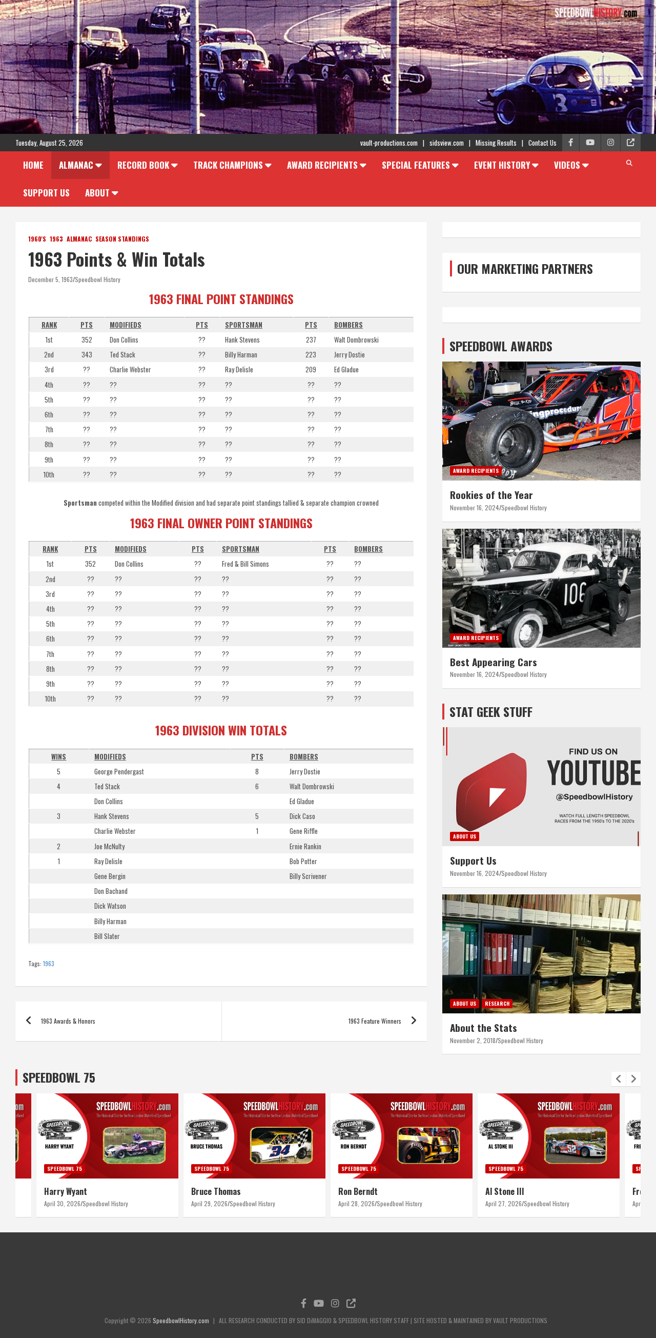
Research (497, 1003)
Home (33, 164)
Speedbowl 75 (64, 1168)
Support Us (46, 192)
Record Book (143, 164)
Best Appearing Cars (493, 661)
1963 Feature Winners (374, 1020)
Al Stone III (504, 1191)
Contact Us (542, 142)
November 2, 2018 (473, 1040)
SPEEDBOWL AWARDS (500, 345)
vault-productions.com (389, 142)
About (97, 192)
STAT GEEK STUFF (490, 711)
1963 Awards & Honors (68, 1020)
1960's (37, 239)
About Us (464, 836)
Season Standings (122, 239)
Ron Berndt (358, 1191)
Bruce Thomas (216, 1191)
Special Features (416, 164)
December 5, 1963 (50, 279)
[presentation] (618, 1079)
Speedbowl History (97, 279)
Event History (502, 164)
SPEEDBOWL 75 (59, 1077)
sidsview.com (446, 142)
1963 (56, 239)
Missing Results (496, 142)
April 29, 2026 (209, 1203)
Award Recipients (322, 164)
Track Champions (228, 164)
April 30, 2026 (62, 1203)
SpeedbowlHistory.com (181, 1320)
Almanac (76, 164)
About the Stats (483, 1027)
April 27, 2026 (503, 1203)
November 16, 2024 (474, 507)
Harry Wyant (65, 1191)
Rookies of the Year (491, 494)
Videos (567, 164)
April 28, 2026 (356, 1203)
